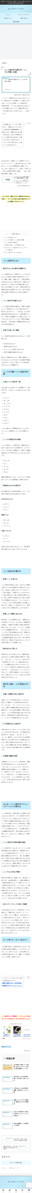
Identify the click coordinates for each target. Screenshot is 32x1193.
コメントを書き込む (16, 1162)
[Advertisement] (16, 42)
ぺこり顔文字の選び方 (11, 242)
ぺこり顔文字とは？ (10, 237)
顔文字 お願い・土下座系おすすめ (14, 245)
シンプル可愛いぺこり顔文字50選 (14, 240)
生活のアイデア (7, 1046)
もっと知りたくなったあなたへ (14, 252)
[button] (28, 600)
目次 (13, 234)
